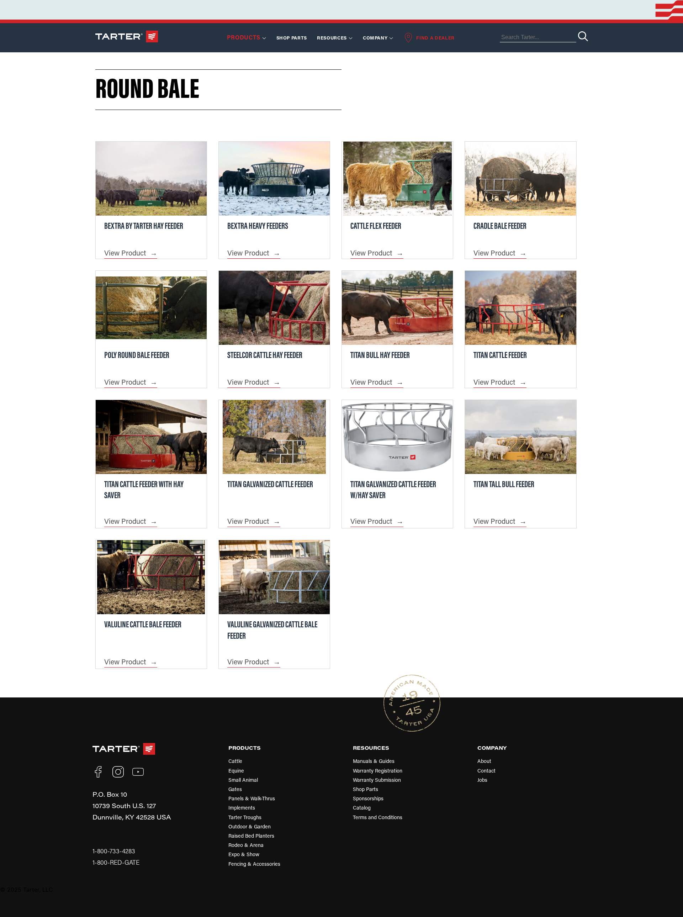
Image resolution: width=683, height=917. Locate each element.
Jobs (482, 779)
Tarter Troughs (244, 817)
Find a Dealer (435, 38)
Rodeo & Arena (246, 845)
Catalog (362, 807)
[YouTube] (138, 772)
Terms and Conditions (377, 817)
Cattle (235, 761)
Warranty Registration (377, 770)
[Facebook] (98, 772)
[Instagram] (118, 772)
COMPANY (492, 747)
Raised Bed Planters (251, 835)
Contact (486, 770)
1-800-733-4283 (113, 851)
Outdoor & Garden (249, 826)
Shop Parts (291, 38)
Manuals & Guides (374, 761)
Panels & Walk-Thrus (251, 798)
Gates (235, 789)
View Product (125, 252)
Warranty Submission (377, 779)
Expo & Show (243, 854)
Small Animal (243, 779)
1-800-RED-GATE (115, 862)
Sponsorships (368, 798)
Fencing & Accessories (254, 863)
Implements (241, 807)
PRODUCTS (244, 747)
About (484, 761)
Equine (236, 770)
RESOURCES (332, 38)
